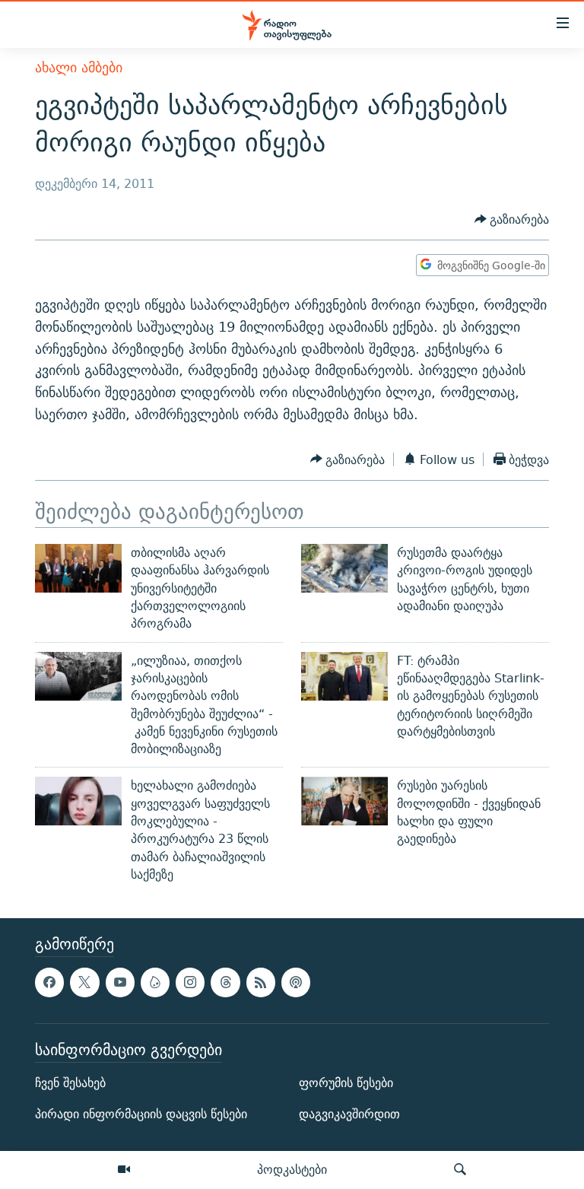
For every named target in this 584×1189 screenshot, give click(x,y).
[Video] (124, 1170)
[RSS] (260, 982)
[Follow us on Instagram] (190, 982)
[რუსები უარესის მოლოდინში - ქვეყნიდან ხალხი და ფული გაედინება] (344, 801)
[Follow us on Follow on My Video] (155, 982)
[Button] (512, 219)
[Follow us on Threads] (225, 982)
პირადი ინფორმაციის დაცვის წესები (141, 1114)
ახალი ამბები (78, 67)
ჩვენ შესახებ (70, 1082)
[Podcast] (295, 982)
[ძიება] (460, 1170)
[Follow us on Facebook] (49, 982)
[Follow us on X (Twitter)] (84, 982)
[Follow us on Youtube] (120, 982)
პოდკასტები (292, 1169)
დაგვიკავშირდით (349, 1114)
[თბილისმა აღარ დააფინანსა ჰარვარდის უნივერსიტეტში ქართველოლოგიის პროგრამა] (78, 568)
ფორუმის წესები (346, 1082)
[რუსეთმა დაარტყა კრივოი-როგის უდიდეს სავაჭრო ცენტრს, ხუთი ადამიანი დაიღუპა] (344, 568)
